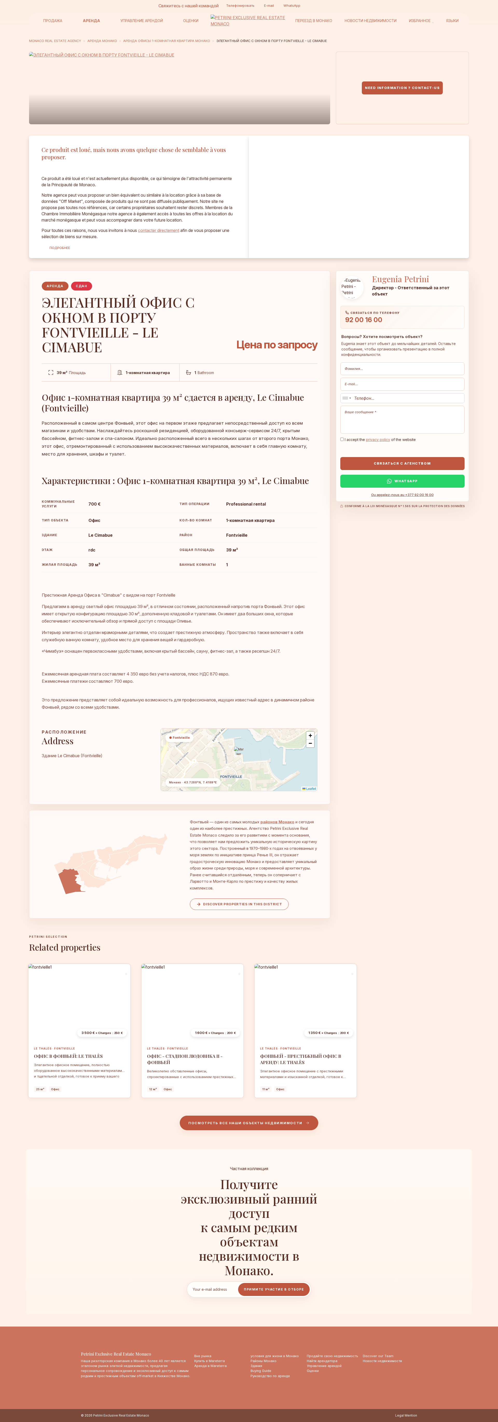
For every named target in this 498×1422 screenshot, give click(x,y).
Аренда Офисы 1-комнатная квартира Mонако (166, 41)
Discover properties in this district (242, 904)
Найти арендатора (322, 1361)
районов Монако (277, 821)
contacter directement (158, 230)
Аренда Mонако (102, 41)
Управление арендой (141, 20)
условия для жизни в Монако (275, 1356)
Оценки (190, 20)
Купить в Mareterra (209, 1361)
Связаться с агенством (402, 463)
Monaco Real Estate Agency (55, 41)
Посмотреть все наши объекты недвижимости (245, 1123)
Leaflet (311, 788)
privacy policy (378, 439)
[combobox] (346, 398)
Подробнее (60, 248)
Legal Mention (406, 1415)
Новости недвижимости (371, 20)
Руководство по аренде (270, 1376)
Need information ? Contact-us (402, 88)
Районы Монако (263, 1361)
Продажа (52, 20)
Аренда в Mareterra (210, 1366)
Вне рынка (202, 1356)
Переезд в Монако (313, 20)
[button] (239, 753)
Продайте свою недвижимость (332, 1356)
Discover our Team (378, 1356)
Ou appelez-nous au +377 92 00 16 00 (402, 495)
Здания (256, 1366)
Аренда (91, 20)
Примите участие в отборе (274, 1289)
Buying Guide (261, 1371)
